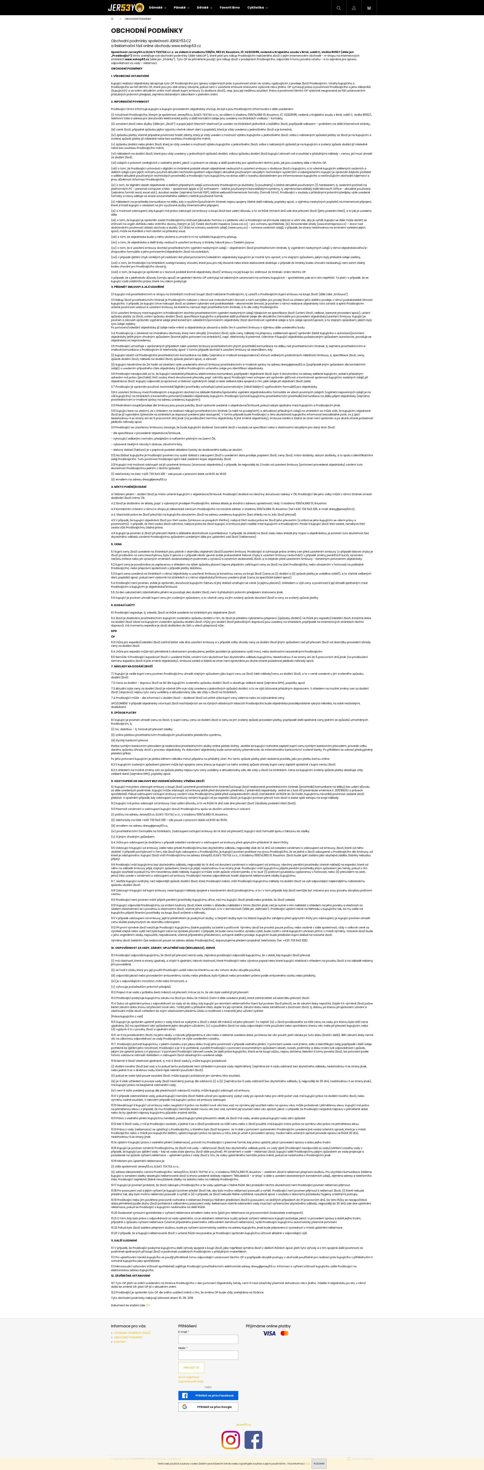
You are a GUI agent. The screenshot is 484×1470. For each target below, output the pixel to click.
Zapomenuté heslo (191, 1381)
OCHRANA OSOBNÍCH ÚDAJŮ (132, 1333)
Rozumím (319, 1463)
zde (307, 1463)
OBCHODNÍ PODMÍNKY (128, 1337)
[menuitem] (157, 7)
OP (148, 1305)
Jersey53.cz (243, 1425)
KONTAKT (120, 1342)
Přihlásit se (191, 1368)
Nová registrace (188, 1377)
